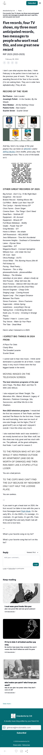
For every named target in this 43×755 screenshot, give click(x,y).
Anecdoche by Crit (9, 11)
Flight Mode (26, 511)
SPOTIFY (28, 149)
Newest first (31, 552)
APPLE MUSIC (9, 152)
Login (36, 564)
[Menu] (40, 2)
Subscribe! (32, 3)
